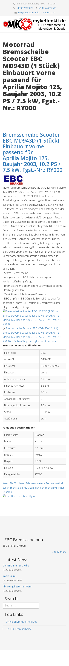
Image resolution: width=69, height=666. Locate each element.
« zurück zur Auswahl (14, 115)
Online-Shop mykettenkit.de (21, 621)
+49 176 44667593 (47, 8)
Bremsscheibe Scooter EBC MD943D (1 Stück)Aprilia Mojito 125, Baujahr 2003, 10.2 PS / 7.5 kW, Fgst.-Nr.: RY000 (32, 152)
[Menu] (64, 40)
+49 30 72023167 (24, 8)
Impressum (49, 12)
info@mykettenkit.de (28, 12)
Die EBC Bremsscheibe (18, 629)
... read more (59, 551)
